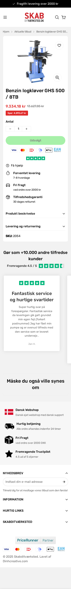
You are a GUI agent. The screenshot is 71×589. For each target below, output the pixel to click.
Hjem (6, 31)
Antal (9, 121)
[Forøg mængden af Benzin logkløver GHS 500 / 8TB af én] (26, 128)
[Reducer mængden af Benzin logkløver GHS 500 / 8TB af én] (10, 128)
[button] (57, 17)
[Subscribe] (64, 482)
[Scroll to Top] (64, 569)
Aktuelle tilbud (22, 31)
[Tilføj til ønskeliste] (59, 45)
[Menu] (5, 17)
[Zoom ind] (57, 77)
